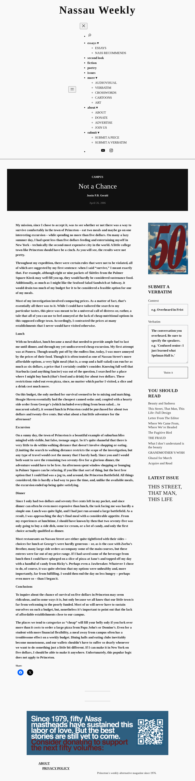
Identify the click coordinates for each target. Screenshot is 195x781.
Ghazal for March (160, 458)
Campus (97, 176)
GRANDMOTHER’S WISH (166, 452)
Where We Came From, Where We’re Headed (163, 425)
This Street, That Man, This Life (165, 493)
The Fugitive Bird (160, 432)
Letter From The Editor (163, 418)
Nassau (77, 10)
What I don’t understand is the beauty (166, 445)
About (44, 763)
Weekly (117, 10)
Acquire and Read (160, 463)
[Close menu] (83, 26)
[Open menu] (72, 89)
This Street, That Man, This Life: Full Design (166, 410)
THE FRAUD (157, 438)
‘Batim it (168, 372)
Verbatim (154, 322)
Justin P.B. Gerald (97, 195)
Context (153, 301)
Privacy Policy (56, 768)
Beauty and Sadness (161, 403)
